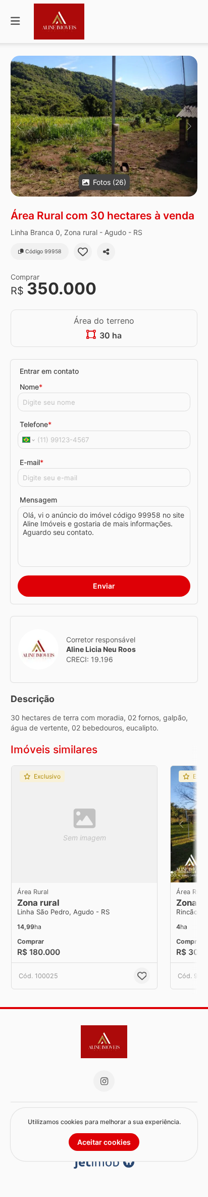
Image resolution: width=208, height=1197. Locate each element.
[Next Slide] (189, 126)
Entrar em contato (49, 371)
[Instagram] (104, 1081)
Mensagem (38, 499)
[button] (104, 126)
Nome (31, 386)
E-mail (31, 462)
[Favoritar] (83, 252)
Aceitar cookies (104, 1142)
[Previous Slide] (19, 126)
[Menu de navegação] (15, 21)
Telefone (35, 424)
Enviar (104, 586)
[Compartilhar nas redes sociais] (106, 252)
